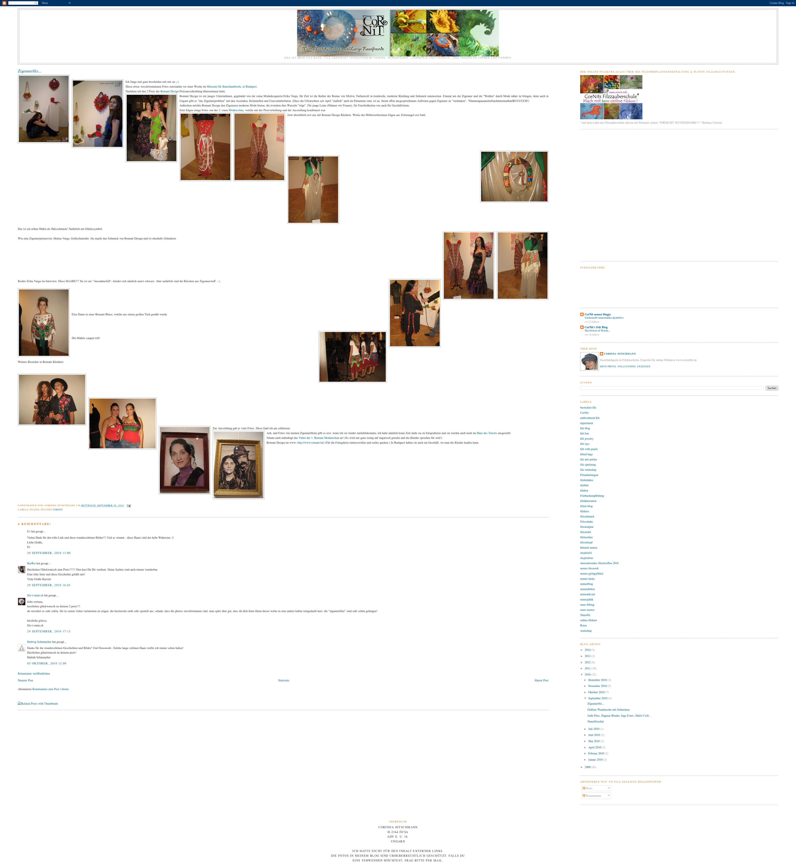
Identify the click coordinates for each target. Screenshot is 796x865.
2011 (588, 668)
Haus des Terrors (487, 433)
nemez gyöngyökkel (591, 573)
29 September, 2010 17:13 (48, 631)
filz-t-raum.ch (35, 595)
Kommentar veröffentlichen (34, 673)
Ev (28, 531)
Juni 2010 (594, 735)
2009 (588, 767)
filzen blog (586, 506)
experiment (586, 423)
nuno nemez (587, 610)
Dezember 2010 (598, 680)
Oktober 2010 (596, 692)
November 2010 (598, 686)
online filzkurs (588, 620)
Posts (588, 788)
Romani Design (170, 91)
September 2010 (598, 698)
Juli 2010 (594, 729)
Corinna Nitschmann (620, 353)
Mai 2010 (594, 741)
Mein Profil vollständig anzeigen (625, 366)
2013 (588, 656)
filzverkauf (586, 542)
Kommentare (593, 796)
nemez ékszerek (589, 568)
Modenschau (236, 110)
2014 (588, 650)
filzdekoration (588, 501)
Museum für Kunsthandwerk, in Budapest (232, 86)
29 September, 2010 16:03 (48, 585)
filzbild (584, 485)
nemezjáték (586, 599)
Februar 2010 (596, 753)
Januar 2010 (595, 759)
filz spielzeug (588, 464)
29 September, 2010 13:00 (48, 553)
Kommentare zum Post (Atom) (50, 689)
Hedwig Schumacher (39, 642)
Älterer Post (541, 680)
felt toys (585, 444)
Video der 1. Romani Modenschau (319, 438)
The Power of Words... (597, 330)
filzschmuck (587, 516)
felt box (584, 433)
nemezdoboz (587, 589)
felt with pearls (589, 449)
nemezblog (586, 584)
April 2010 (595, 747)
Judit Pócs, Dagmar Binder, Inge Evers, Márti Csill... (619, 715)
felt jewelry (586, 438)
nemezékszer (587, 594)
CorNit (58, 509)
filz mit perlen (588, 459)
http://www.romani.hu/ (310, 442)
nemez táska (587, 579)
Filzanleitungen (589, 475)
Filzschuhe (586, 521)
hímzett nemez (588, 547)
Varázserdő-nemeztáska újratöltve (604, 318)
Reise (583, 625)
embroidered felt (589, 418)
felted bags (586, 454)
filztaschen (586, 537)
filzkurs (584, 511)
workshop (586, 631)
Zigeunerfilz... (29, 71)
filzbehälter (586, 480)
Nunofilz (585, 615)
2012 (588, 662)
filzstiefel (585, 532)
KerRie (31, 563)
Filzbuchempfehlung (592, 496)
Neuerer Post (25, 680)
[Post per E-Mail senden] (128, 505)
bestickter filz (588, 407)
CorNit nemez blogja (598, 314)
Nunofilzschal (595, 721)
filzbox (584, 490)
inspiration (586, 558)
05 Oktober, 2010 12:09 (46, 663)
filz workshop (588, 470)
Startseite (283, 680)
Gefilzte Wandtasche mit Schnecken (608, 709)
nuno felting (587, 604)
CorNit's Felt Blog (596, 327)
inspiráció (586, 553)
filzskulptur (587, 527)
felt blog (585, 428)
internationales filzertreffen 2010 (599, 563)
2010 (588, 674)
